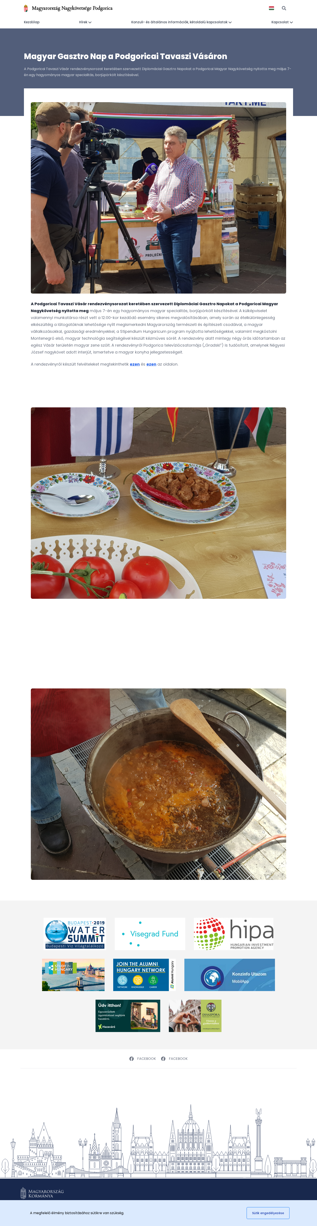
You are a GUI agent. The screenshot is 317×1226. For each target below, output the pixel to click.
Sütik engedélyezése (268, 1213)
